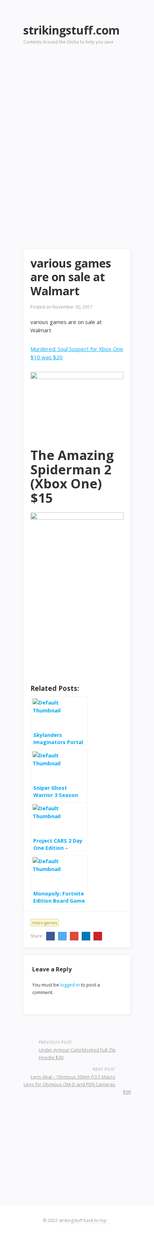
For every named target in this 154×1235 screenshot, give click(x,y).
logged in (70, 984)
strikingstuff (70, 1220)
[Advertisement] (77, 137)
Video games (44, 922)
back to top (95, 1220)
